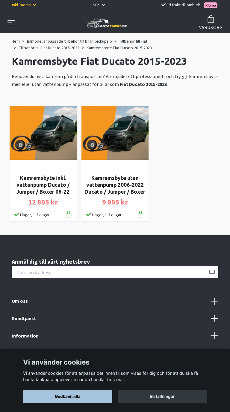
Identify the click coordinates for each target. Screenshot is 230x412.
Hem (16, 41)
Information (25, 336)
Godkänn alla (68, 396)
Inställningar (162, 396)
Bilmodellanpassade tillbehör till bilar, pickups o (69, 41)
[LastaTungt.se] (107, 23)
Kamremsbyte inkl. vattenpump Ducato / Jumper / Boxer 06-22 (43, 185)
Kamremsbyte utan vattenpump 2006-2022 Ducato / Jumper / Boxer (114, 185)
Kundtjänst (24, 318)
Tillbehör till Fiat (133, 41)
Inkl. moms (22, 5)
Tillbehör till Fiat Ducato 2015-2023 (49, 47)
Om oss (20, 301)
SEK (97, 5)
